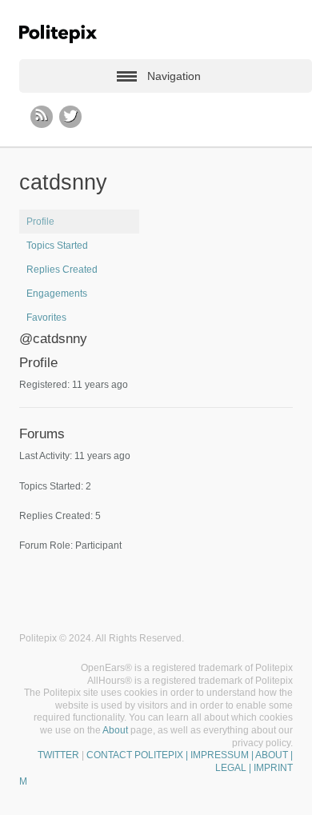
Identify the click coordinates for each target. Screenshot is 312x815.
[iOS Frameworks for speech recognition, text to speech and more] (58, 34)
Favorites (46, 317)
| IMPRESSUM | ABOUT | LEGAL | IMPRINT (238, 761)
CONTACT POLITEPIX (134, 755)
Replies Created (62, 269)
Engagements (56, 293)
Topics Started (57, 245)
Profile (40, 221)
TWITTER (58, 755)
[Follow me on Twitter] (70, 117)
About (115, 730)
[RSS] (41, 117)
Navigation (174, 76)
